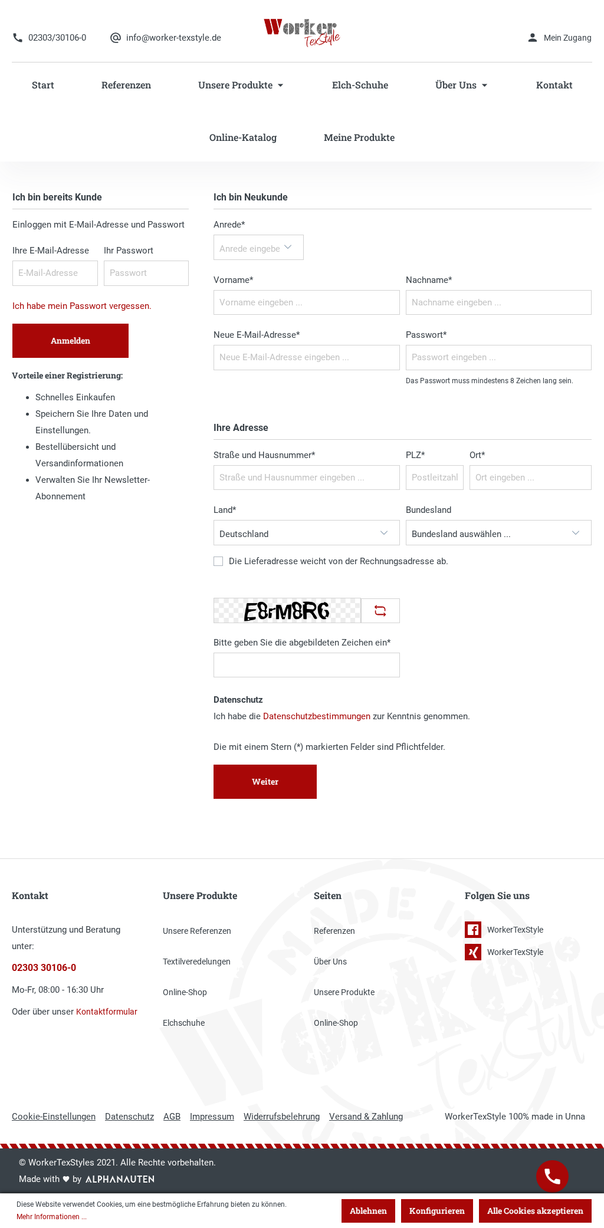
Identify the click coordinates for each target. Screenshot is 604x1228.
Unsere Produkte (344, 992)
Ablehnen (368, 1210)
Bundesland (428, 510)
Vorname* (233, 280)
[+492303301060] (552, 1176)
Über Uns (330, 961)
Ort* (477, 455)
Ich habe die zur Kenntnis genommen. (342, 716)
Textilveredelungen (197, 961)
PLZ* (415, 455)
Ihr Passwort (128, 250)
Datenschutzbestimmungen (316, 716)
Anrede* (229, 224)
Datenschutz (129, 1116)
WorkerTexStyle (515, 929)
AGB (171, 1116)
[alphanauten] (119, 1179)
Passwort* (426, 335)
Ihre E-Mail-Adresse (50, 250)
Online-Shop (185, 992)
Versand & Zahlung (366, 1116)
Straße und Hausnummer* (264, 455)
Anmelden (70, 340)
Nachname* (429, 280)
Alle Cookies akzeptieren (535, 1210)
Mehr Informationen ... (52, 1217)
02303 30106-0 (44, 968)
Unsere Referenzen (197, 931)
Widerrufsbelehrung (282, 1116)
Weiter (265, 781)
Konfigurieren (437, 1210)
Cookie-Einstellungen (54, 1116)
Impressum (212, 1116)
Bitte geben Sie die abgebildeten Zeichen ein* (302, 642)
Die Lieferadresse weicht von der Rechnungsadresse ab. (338, 562)
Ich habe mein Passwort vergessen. (82, 306)
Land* (225, 510)
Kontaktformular (106, 1012)
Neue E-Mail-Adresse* (257, 335)
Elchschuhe (184, 1023)
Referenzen (334, 931)
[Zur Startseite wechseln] (302, 33)
